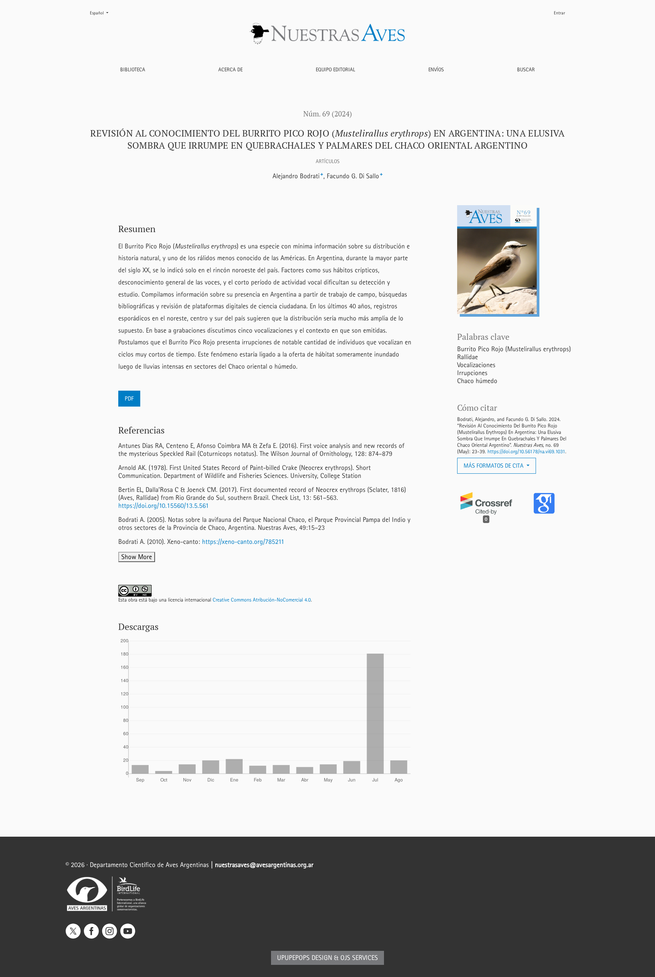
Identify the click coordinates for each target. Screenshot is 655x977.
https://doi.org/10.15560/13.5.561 (163, 506)
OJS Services (359, 958)
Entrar (559, 13)
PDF (129, 398)
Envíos (436, 69)
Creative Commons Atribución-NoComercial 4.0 (262, 600)
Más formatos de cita (494, 465)
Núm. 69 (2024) (327, 114)
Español (102, 13)
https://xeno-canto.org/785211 (243, 542)
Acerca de (230, 69)
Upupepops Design (304, 958)
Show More (136, 557)
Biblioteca (132, 69)
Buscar (526, 69)
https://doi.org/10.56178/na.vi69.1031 (526, 451)
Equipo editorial (335, 69)
